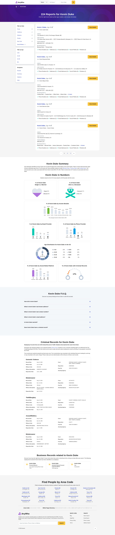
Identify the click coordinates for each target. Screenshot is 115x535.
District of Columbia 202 (89, 488)
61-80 (18, 59)
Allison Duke (63, 94)
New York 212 (41, 488)
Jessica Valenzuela (57, 145)
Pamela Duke (66, 145)
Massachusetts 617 (73, 496)
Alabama (19, 35)
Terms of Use (55, 347)
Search (62, 523)
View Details (92, 27)
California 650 (41, 496)
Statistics (19, 77)
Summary (19, 73)
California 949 (73, 492)
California (19, 32)
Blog (71, 515)
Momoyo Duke (40, 47)
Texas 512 (57, 496)
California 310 (25, 488)
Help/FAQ (72, 518)
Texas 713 (89, 492)
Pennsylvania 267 (25, 500)
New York (19, 41)
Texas (18, 29)
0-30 (18, 52)
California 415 (25, 492)
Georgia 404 (42, 492)
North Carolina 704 (73, 500)
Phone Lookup (87, 520)
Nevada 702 (73, 488)
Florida (18, 38)
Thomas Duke (48, 47)
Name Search (86, 515)
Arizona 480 (89, 496)
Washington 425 (26, 496)
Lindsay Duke (40, 94)
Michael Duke (48, 145)
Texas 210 (41, 500)
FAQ (18, 80)
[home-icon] (16, 6)
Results (19, 70)
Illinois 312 (57, 492)
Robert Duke (40, 145)
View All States (20, 44)
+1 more (70, 94)
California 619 (57, 500)
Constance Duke (75, 145)
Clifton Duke (56, 94)
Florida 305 (57, 488)
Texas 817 (89, 500)
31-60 (18, 55)
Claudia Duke (48, 94)
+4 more (83, 145)
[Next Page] (73, 153)
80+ (18, 62)
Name (42, 2)
